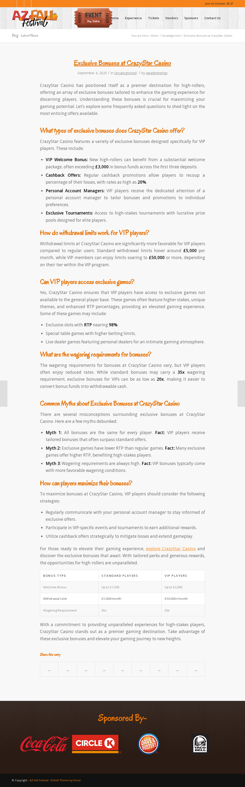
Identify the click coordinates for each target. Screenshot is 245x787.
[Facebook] (13, 3)
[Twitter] (27, 3)
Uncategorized (171, 35)
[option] (45, 744)
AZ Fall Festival (39, 780)
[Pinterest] (35, 3)
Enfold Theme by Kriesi (66, 780)
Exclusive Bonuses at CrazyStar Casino (122, 63)
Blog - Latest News (25, 35)
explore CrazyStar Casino (171, 548)
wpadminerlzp (156, 73)
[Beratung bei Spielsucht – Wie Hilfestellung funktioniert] (3, 393)
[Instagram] (20, 3)
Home (154, 35)
